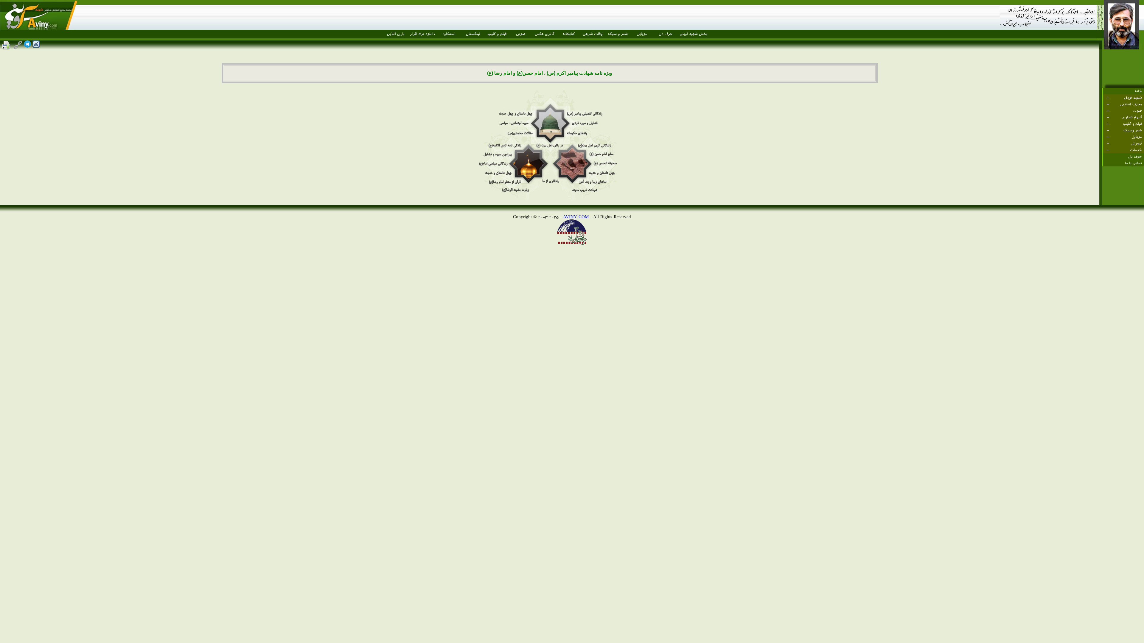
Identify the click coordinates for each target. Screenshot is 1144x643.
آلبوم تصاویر (1132, 117)
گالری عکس (544, 34)
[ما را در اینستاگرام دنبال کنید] (36, 46)
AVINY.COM (576, 216)
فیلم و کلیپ (496, 34)
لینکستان (473, 34)
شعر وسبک (1132, 130)
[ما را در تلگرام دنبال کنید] (27, 46)
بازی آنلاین (396, 34)
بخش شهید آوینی (694, 34)
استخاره (449, 34)
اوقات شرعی (593, 34)
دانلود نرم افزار (422, 34)
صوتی (521, 34)
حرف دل (666, 34)
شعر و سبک (618, 34)
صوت (1137, 111)
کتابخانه (568, 34)
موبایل (642, 34)
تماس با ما (1133, 163)
